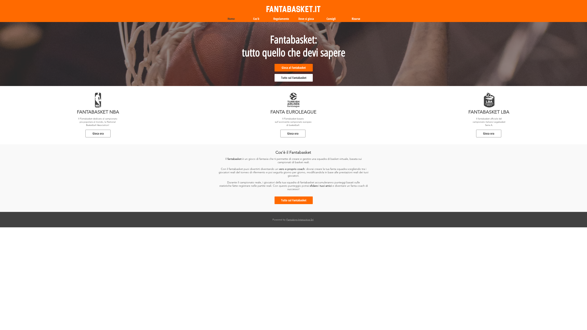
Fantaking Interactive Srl (300, 219)
